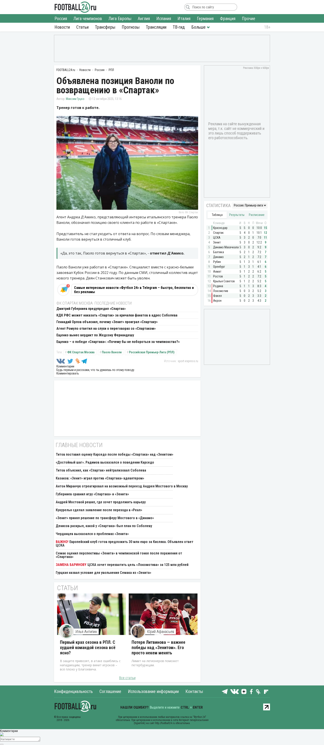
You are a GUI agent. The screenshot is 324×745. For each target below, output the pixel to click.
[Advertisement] (162, 48)
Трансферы (105, 27)
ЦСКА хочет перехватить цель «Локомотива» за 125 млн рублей (138, 565)
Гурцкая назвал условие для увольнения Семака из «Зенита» (103, 573)
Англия (144, 18)
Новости (62, 27)
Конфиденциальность (73, 691)
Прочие (248, 18)
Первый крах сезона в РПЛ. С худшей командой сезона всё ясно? (87, 647)
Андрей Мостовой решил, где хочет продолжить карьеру (101, 502)
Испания (163, 18)
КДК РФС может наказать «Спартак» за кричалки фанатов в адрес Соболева (116, 315)
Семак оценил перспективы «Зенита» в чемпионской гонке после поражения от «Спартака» (119, 555)
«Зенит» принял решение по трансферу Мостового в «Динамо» (105, 518)
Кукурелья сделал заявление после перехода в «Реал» (99, 510)
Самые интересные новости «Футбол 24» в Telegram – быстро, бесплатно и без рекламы (134, 290)
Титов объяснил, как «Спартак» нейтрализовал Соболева (101, 470)
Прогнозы (131, 27)
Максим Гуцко (75, 99)
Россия (60, 18)
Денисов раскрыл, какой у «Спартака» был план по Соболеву (104, 526)
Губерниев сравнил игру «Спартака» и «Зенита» (92, 494)
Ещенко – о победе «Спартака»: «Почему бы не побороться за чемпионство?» (118, 342)
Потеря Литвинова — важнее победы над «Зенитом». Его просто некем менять (158, 647)
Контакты (194, 691)
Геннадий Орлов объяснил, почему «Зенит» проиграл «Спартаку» (107, 322)
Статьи (82, 27)
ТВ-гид (179, 27)
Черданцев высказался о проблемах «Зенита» (92, 534)
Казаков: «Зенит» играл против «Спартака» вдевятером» (100, 478)
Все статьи (127, 678)
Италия (183, 18)
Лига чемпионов (87, 18)
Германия (205, 18)
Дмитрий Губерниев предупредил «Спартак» (91, 309)
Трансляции (156, 27)
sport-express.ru (188, 361)
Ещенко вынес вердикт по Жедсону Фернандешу (95, 335)
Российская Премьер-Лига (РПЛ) (152, 352)
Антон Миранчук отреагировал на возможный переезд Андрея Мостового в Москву (122, 486)
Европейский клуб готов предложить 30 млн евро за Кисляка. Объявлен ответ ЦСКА (124, 543)
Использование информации (153, 691)
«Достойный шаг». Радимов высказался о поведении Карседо (105, 462)
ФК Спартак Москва (81, 352)
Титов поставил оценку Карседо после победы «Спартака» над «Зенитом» (114, 454)
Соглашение (110, 691)
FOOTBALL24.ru (75, 7)
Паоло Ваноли (112, 352)
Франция (227, 18)
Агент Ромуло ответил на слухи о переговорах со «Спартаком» (106, 328)
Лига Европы (119, 18)
